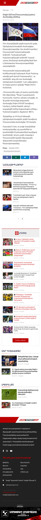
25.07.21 (16, 201)
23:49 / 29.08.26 (19, 279)
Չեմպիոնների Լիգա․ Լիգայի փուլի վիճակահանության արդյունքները (28, 359)
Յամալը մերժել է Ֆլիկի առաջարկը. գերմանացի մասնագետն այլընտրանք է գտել (26, 329)
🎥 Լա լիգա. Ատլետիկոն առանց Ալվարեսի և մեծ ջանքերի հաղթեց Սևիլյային (24, 241)
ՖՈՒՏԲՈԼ (6, 462)
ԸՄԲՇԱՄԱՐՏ (7, 475)
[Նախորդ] (18, 218)
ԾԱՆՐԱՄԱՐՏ (25, 462)
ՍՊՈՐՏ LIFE (24, 472)
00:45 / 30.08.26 (19, 258)
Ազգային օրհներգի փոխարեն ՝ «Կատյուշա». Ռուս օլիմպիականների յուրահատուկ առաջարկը (25, 207)
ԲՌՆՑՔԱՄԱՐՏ (8, 472)
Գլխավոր (6, 10)
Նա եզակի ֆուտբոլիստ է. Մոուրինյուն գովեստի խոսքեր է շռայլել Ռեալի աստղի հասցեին (25, 275)
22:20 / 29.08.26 (19, 311)
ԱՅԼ (12, 10)
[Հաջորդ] (22, 218)
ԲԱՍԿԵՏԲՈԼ (7, 469)
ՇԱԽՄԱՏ (23, 466)
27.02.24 (16, 178)
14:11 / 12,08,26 (18, 376)
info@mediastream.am (10, 495)
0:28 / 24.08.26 (23, 397)
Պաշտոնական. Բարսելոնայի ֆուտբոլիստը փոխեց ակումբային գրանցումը (24, 264)
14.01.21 (16, 212)
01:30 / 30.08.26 (19, 245)
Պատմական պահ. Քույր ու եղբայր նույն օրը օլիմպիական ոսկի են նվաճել (24, 197)
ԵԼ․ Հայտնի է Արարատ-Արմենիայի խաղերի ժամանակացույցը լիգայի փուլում (24, 285)
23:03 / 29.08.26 (19, 290)
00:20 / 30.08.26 (19, 268)
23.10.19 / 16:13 (8, 20)
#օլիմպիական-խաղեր (12, 151)
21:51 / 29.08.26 (19, 333)
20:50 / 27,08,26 (24, 364)
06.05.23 (16, 191)
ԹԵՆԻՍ (5, 466)
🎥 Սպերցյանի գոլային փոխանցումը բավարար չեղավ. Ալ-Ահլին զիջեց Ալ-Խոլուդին (25, 318)
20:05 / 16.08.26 (17, 407)
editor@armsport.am (12, 485)
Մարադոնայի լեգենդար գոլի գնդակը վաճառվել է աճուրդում (28, 392)
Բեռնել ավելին (20, 340)
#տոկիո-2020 (14, 148)
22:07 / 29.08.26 (19, 322)
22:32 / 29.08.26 (19, 302)
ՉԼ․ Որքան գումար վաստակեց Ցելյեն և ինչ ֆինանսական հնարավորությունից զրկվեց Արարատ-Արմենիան (24, 371)
